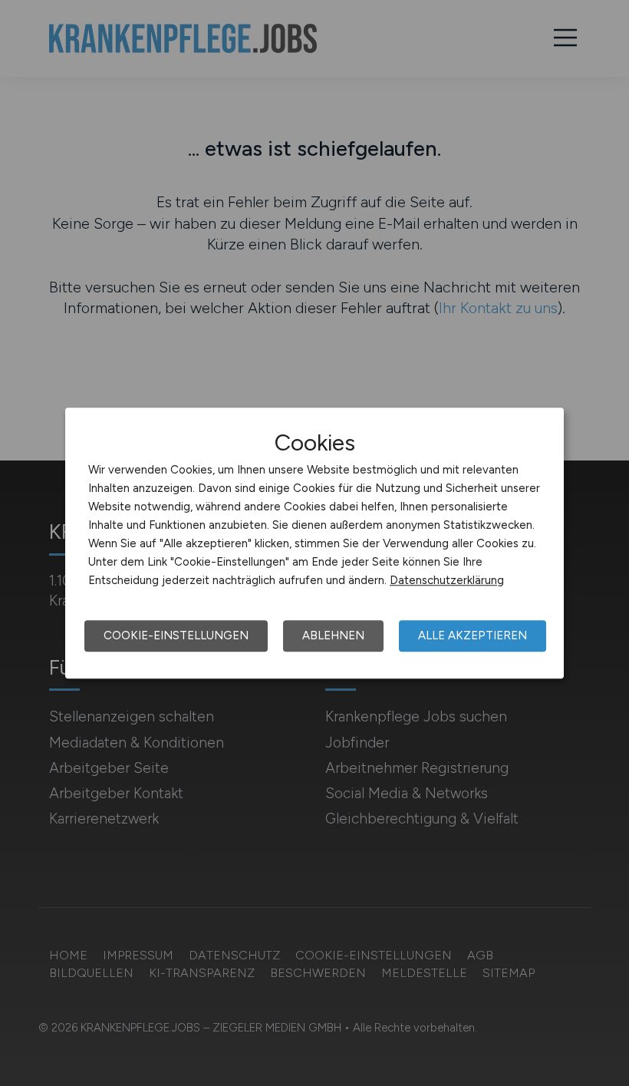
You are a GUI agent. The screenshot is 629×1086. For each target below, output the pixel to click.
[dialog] (314, 543)
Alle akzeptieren (472, 635)
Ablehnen (333, 635)
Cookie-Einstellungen (176, 635)
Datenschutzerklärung (447, 580)
